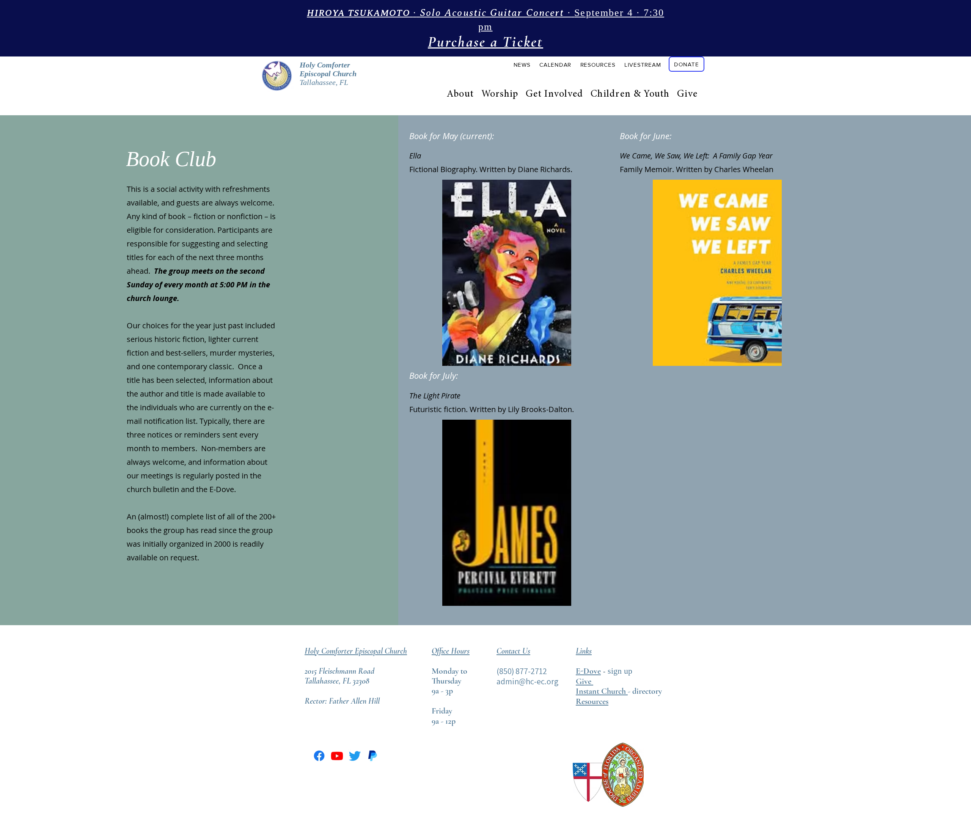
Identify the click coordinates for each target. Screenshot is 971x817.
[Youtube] (337, 756)
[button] (522, 64)
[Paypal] (373, 756)
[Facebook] (319, 756)
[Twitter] (355, 756)
